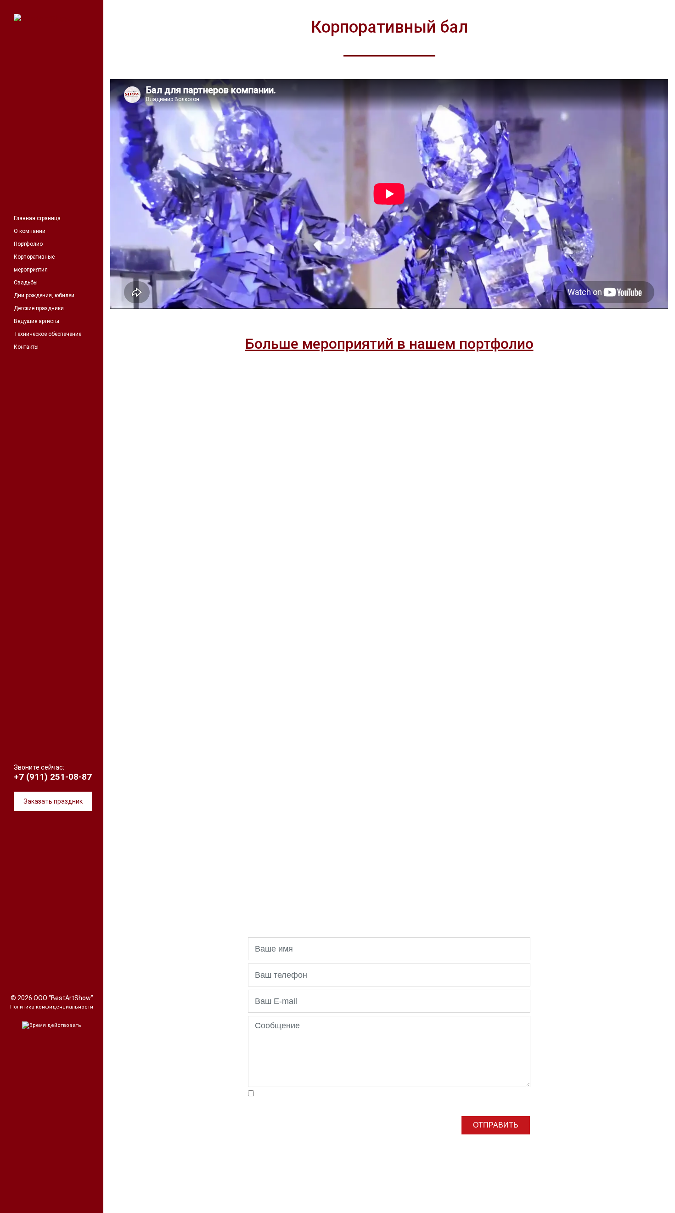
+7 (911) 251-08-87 (53, 776)
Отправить (495, 1125)
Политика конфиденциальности (51, 1007)
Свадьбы (26, 282)
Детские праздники (39, 308)
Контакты (26, 347)
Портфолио (28, 244)
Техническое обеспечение (47, 334)
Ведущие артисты (36, 321)
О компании (29, 231)
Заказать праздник (53, 801)
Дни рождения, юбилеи (44, 295)
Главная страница (37, 218)
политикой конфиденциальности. (313, 1102)
